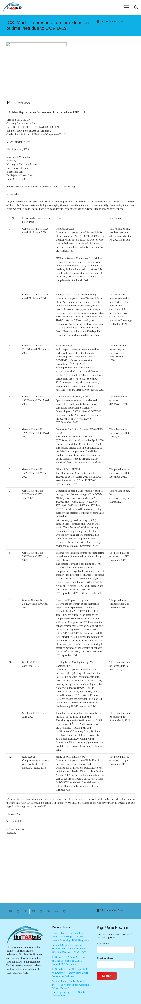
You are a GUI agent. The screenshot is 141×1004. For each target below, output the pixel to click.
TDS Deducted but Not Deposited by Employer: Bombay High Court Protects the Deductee (70, 973)
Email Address (105, 958)
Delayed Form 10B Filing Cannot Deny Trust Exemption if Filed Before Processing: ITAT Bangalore (70, 937)
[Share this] (18, 911)
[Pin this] (41, 911)
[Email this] (10, 911)
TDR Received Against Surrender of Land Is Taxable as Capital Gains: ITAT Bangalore (69, 961)
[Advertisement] (104, 73)
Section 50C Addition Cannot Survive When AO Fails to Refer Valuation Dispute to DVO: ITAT (69, 949)
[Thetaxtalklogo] (13, 7)
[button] (126, 7)
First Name (103, 943)
